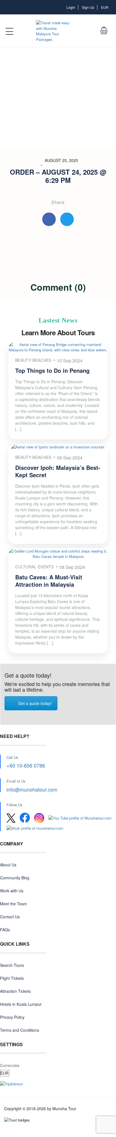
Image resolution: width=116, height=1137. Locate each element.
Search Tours (12, 965)
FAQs (5, 929)
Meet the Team (13, 903)
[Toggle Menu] (10, 31)
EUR (105, 7)
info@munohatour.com (31, 789)
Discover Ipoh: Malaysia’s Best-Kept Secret (57, 471)
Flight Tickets (12, 978)
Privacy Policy (12, 1017)
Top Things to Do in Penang (52, 370)
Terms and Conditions (19, 1030)
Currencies (9, 1065)
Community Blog (14, 877)
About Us (8, 864)
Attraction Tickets (15, 991)
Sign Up (88, 7)
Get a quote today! (35, 703)
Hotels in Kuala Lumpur (21, 1004)
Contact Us (10, 916)
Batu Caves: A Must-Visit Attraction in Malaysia (48, 580)
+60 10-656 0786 (25, 765)
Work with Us (11, 890)
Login (70, 7)
